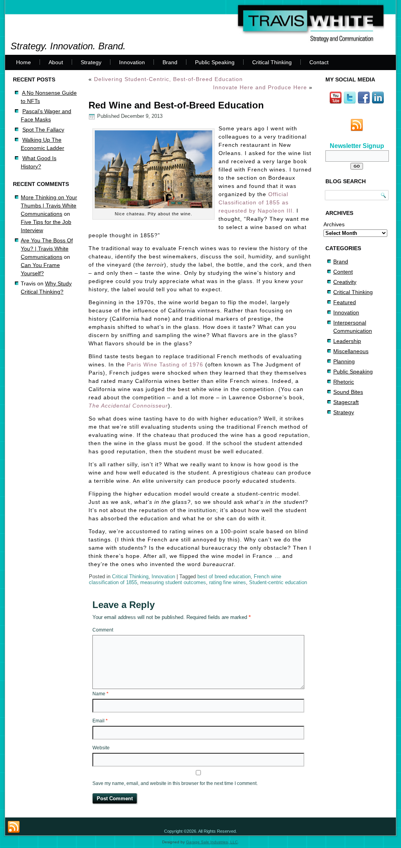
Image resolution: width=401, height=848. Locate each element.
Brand (170, 62)
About (56, 62)
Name (100, 693)
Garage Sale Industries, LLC (212, 842)
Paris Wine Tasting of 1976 (165, 364)
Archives (334, 224)
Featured (344, 302)
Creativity (344, 282)
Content (343, 272)
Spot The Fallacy (43, 129)
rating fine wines (227, 582)
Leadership (347, 341)
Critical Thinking (272, 62)
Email (100, 721)
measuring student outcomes (173, 582)
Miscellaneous (350, 351)
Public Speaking (215, 62)
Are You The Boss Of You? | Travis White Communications (47, 248)
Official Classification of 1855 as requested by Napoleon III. (256, 202)
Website (101, 748)
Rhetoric (343, 382)
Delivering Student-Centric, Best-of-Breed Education (168, 79)
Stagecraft (346, 402)
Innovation (132, 62)
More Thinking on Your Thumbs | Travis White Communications (49, 205)
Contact (319, 62)
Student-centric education (278, 582)
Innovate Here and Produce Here (260, 87)
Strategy (91, 62)
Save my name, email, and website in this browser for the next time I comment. (175, 783)
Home (23, 62)
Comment (102, 630)
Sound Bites (348, 392)
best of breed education (224, 576)
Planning (344, 361)
